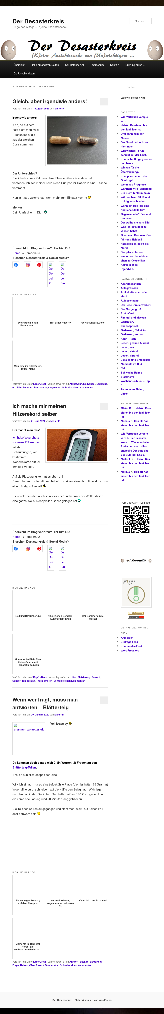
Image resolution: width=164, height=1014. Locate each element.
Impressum (97, 65)
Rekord (96, 677)
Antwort (73, 961)
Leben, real (39, 384)
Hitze (73, 677)
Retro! (124, 368)
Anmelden (127, 637)
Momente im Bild (131, 364)
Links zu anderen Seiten (45, 65)
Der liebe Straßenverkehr (136, 305)
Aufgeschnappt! (130, 300)
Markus (125, 421)
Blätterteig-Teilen (24, 767)
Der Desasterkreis (38, 21)
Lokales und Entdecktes (135, 360)
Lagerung (101, 384)
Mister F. (59, 108)
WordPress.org (130, 650)
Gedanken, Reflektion (134, 330)
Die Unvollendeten (24, 73)
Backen (84, 961)
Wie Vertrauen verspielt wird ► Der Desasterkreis (135, 438)
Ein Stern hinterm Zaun (135, 193)
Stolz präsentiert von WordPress (93, 1000)
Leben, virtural (130, 355)
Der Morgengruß (131, 309)
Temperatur (40, 387)
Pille (19, 387)
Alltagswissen (129, 288)
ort (14, 387)
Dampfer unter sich (132, 252)
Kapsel (91, 384)
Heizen (24, 965)
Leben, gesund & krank (135, 343)
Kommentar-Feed (131, 646)
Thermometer (44, 680)
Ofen (32, 965)
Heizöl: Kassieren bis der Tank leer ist (136, 412)
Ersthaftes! (127, 313)
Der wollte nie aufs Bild (135, 222)
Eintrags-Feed (129, 642)
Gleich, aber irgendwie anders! (49, 101)
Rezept (40, 965)
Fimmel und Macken (133, 317)
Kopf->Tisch (40, 677)
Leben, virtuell (130, 351)
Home (16, 253)
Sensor (16, 680)
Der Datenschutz (75, 65)
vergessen (54, 387)
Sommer (28, 387)
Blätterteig (96, 961)
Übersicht (19, 65)
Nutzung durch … (135, 65)
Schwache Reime (131, 372)
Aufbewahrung (77, 384)
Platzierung (84, 677)
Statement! (127, 377)
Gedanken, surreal (132, 334)
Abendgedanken (131, 284)
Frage (15, 965)
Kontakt (114, 65)
